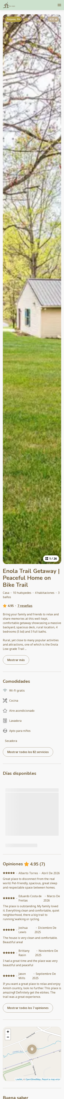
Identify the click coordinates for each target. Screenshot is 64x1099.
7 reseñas (24, 606)
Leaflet (19, 1079)
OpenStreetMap (33, 1079)
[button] (36, 1058)
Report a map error (51, 1079)
